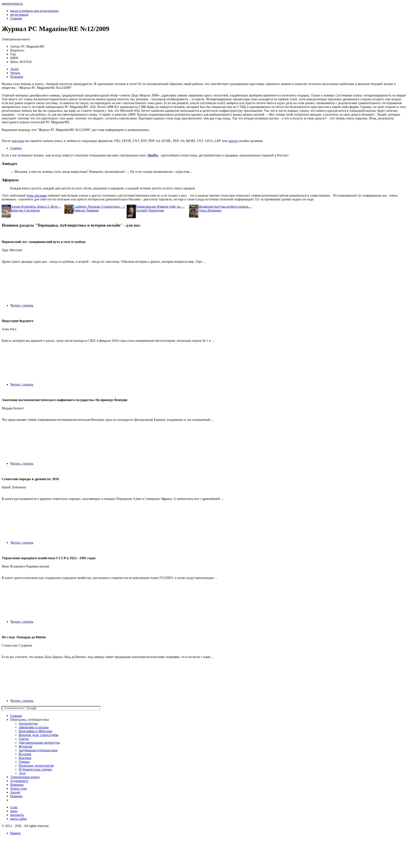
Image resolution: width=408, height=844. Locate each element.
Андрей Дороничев (150, 210)
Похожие (16, 76)
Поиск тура (18, 788)
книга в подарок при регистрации (34, 11)
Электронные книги (25, 777)
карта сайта (18, 818)
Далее (14, 69)
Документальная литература (39, 742)
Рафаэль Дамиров (86, 210)
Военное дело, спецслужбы (38, 735)
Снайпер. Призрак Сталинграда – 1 (99, 206)
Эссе (22, 773)
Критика (25, 758)
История (25, 754)
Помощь (16, 796)
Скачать (16, 148)
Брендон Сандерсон (25, 210)
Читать (15, 73)
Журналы (25, 746)
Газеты (24, 738)
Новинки (17, 784)
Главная (16, 716)
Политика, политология (36, 765)
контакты (17, 815)
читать (233, 141)
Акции (15, 792)
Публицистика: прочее (35, 769)
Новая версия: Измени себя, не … (160, 206)
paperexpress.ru (12, 3)
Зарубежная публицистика (38, 750)
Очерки (24, 761)
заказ (13, 811)
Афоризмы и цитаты (33, 727)
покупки (17, 141)
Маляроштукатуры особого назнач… (225, 206)
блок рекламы (37, 195)
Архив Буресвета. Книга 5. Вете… (36, 206)
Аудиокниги (19, 781)
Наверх (15, 833)
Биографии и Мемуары (35, 731)
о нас (14, 807)
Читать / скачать (21, 305)
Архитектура (28, 723)
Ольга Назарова (209, 210)
